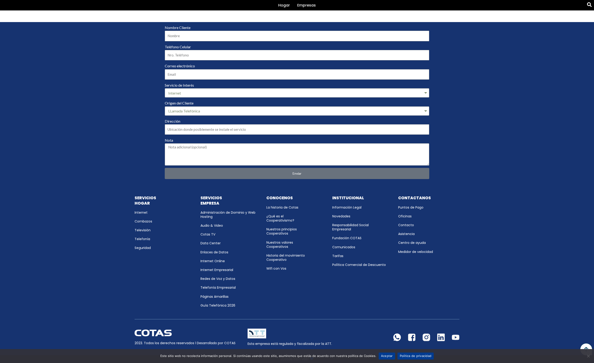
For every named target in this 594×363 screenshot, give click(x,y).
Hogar (284, 5)
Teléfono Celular (178, 47)
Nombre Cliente (177, 27)
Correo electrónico (180, 66)
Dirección (172, 121)
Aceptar (387, 356)
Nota (169, 140)
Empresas (306, 5)
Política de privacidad (416, 356)
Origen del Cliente (179, 103)
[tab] (284, 5)
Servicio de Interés (179, 85)
